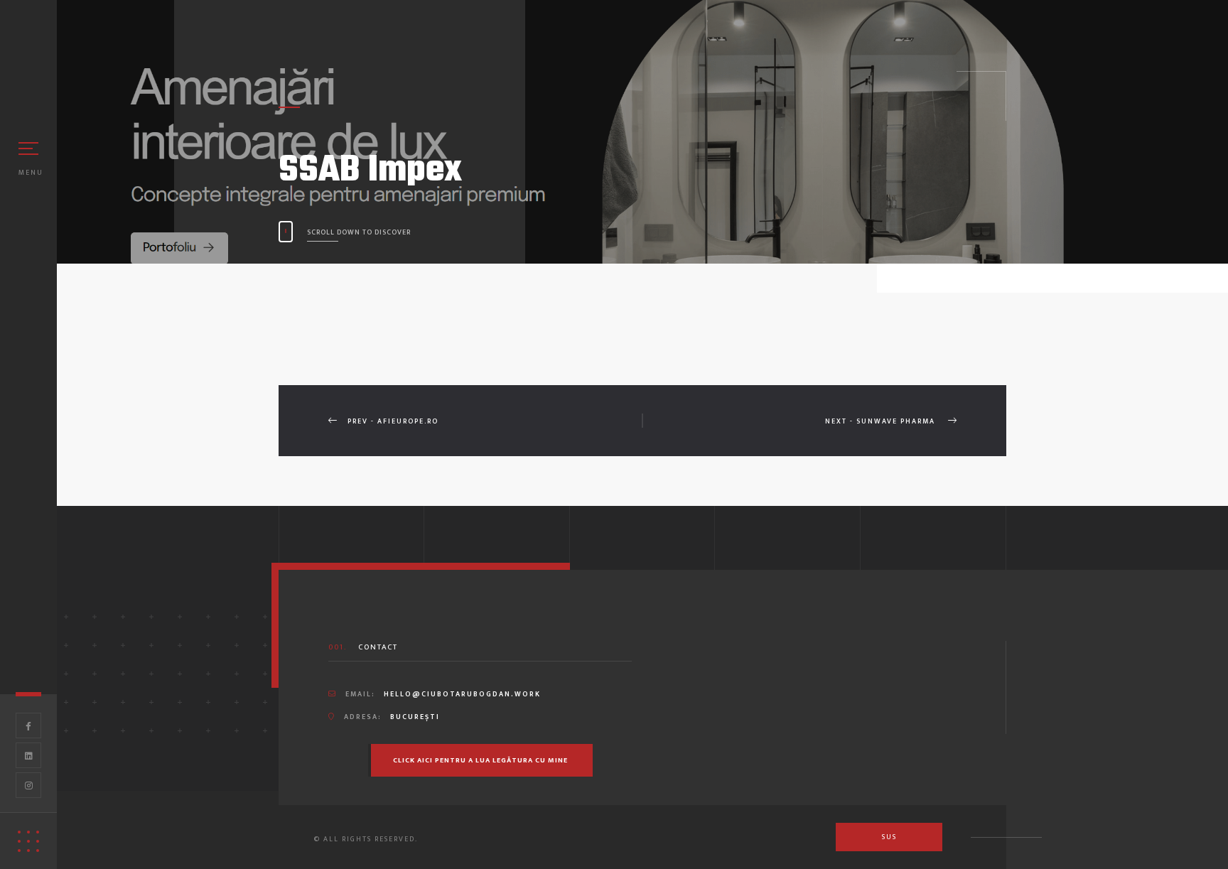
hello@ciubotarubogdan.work (462, 694)
